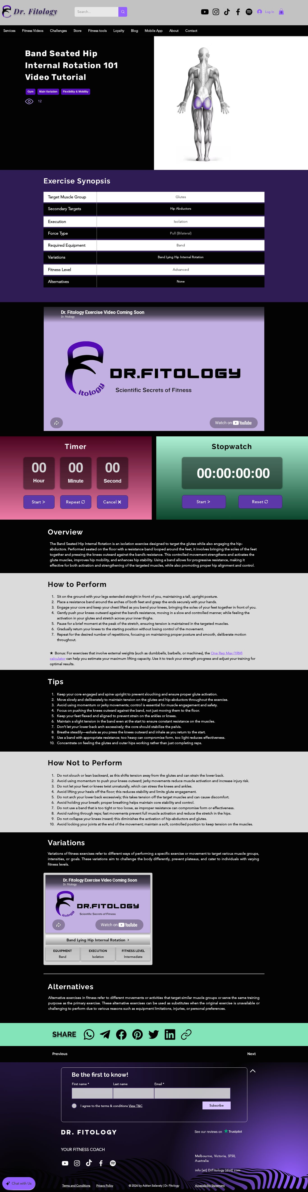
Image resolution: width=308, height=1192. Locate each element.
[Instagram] (215, 11)
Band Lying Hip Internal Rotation (181, 257)
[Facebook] (238, 11)
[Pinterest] (137, 1034)
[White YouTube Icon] (65, 1163)
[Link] (186, 1034)
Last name (120, 1084)
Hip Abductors (180, 208)
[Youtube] (204, 11)
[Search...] (122, 12)
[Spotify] (249, 11)
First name (79, 1084)
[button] (281, 11)
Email (158, 1084)
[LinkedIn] (170, 1034)
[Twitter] (154, 1034)
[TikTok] (227, 11)
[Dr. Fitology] (7, 12)
